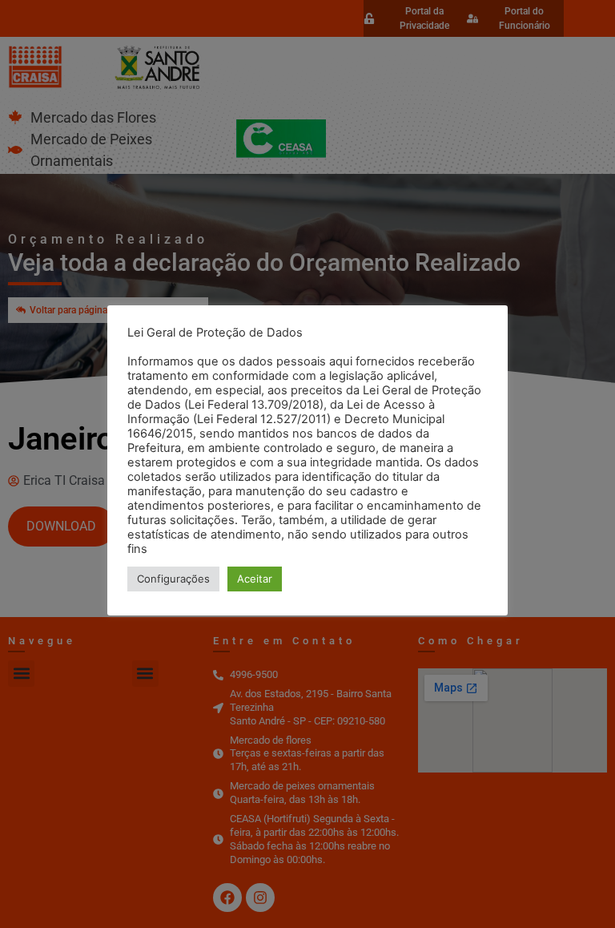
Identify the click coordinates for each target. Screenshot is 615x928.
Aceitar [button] (254, 578)
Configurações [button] (173, 578)
